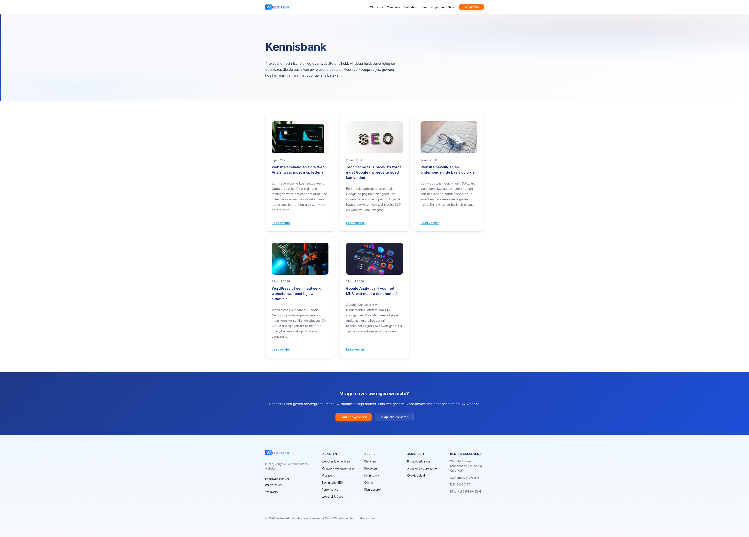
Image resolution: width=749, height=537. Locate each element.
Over (451, 7)
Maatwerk (393, 7)
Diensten (410, 7)
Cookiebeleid (416, 475)
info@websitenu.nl (277, 478)
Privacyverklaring (418, 461)
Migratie (327, 475)
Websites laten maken (336, 461)
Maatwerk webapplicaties (338, 468)
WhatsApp (272, 491)
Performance (330, 489)
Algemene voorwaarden (422, 468)
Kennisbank (371, 475)
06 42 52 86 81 (275, 485)
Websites (376, 7)
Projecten (437, 7)
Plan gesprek (471, 7)
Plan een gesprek (353, 417)
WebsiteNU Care (332, 496)
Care (424, 7)
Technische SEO (332, 482)
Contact (369, 482)
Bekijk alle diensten (394, 417)
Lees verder (281, 223)
